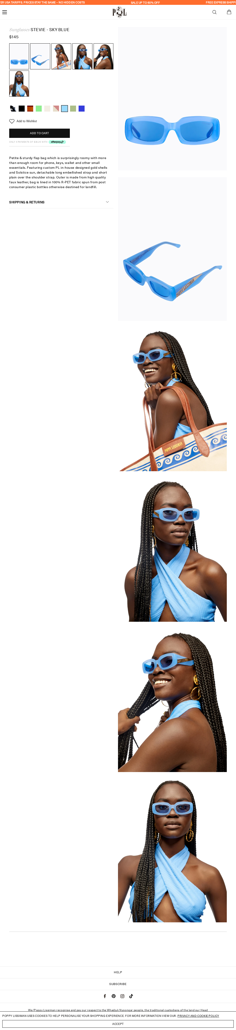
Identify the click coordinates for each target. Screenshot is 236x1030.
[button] (214, 12)
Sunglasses (19, 30)
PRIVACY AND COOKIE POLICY (198, 1016)
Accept (118, 1024)
